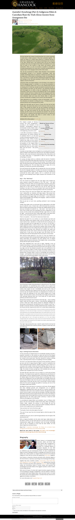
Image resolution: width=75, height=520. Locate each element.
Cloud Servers (33, 515)
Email (13, 508)
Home (13, 8)
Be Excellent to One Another (16, 497)
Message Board (59, 8)
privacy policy (46, 515)
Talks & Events (24, 8)
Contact (50, 515)
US (39, 131)
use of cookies (25, 519)
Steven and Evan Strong (26, 20)
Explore (32, 8)
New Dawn (47, 455)
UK (42, 131)
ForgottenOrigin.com (37, 478)
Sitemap (40, 515)
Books (18, 8)
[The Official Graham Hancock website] (24, 3)
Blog (36, 8)
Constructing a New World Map (47, 460)
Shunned (44, 463)
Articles (41, 8)
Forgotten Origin (39, 462)
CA (44, 131)
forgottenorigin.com (27, 21)
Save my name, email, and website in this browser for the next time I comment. (30, 510)
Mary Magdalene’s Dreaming (26, 462)
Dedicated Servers (26, 515)
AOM (45, 8)
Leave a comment (31, 23)
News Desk (51, 8)
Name (13, 507)
